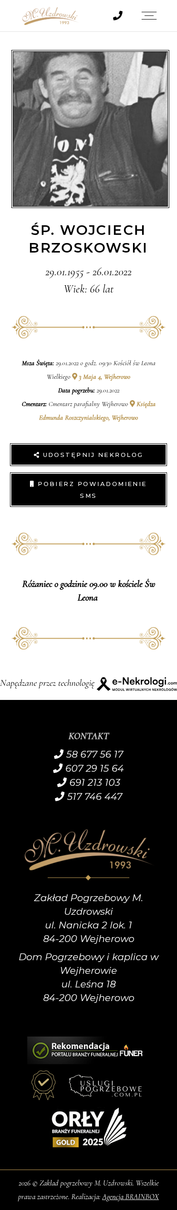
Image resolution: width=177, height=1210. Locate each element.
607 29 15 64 (93, 768)
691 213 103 (93, 782)
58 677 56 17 (93, 754)
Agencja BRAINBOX (130, 1196)
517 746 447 (93, 796)
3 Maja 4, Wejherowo (103, 376)
